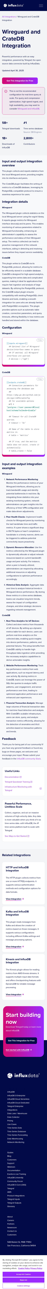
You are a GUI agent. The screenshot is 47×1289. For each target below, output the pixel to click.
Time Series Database (16, 1131)
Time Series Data (14, 1127)
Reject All (23, 1280)
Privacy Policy (36, 1268)
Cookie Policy (24, 1268)
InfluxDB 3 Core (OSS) (16, 1184)
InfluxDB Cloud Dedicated (18, 1102)
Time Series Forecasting (17, 1135)
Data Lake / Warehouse (17, 1113)
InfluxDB (10, 1091)
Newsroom (12, 1227)
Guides (10, 1152)
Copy (40, 340)
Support (10, 1163)
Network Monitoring (15, 1142)
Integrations (12, 1109)
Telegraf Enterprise (15, 1106)
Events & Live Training (16, 1174)
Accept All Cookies (23, 1274)
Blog (9, 1156)
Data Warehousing (15, 1138)
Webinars (11, 1166)
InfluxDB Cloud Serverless (18, 1099)
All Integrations (9, 16)
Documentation (13, 1170)
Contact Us (12, 1231)
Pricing (10, 1120)
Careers (10, 1220)
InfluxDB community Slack (29, 758)
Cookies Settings (23, 1286)
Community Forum (15, 1181)
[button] (40, 5)
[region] (23, 1272)
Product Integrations (16, 1195)
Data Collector (13, 1117)
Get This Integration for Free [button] (20, 80)
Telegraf (10, 1188)
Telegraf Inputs (13, 1199)
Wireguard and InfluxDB (28, 108)
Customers (11, 1159)
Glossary (11, 1206)
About (10, 1216)
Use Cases (11, 1124)
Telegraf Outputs (14, 1202)
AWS (9, 1192)
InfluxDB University (15, 1177)
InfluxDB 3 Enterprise (16, 1095)
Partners (10, 1223)
